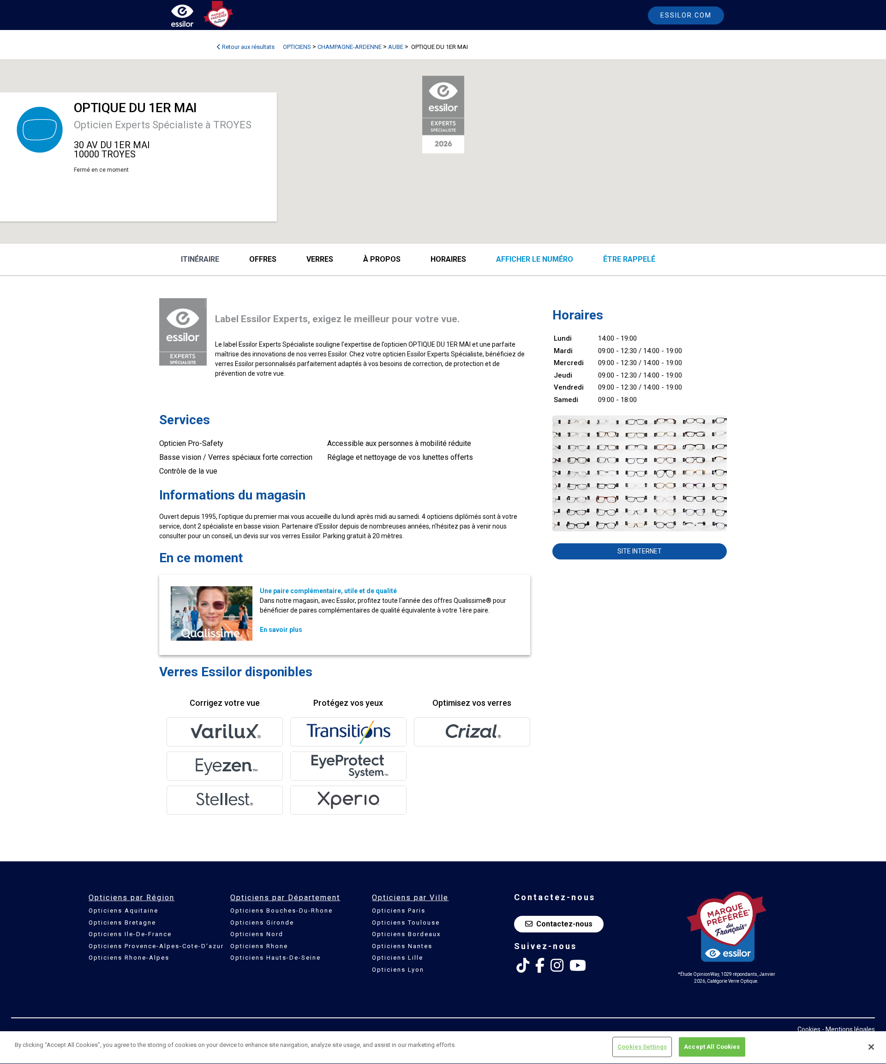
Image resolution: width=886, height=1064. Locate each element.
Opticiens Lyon (398, 969)
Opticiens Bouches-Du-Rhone (281, 910)
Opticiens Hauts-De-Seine (275, 957)
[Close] (871, 1047)
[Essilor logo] (192, 17)
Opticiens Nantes (402, 946)
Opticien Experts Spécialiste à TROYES (162, 125)
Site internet (639, 551)
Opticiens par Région (131, 897)
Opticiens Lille (397, 957)
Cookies (808, 1029)
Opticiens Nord (256, 934)
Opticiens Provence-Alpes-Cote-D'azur (156, 946)
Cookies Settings (642, 1046)
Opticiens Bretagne (122, 922)
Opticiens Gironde (262, 922)
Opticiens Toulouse (406, 922)
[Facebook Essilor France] (540, 965)
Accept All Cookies (712, 1046)
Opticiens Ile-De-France (130, 934)
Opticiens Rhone (259, 946)
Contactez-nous (564, 924)
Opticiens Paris (398, 910)
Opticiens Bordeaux (406, 934)
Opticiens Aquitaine (123, 910)
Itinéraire (200, 259)
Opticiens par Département (285, 897)
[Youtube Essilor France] (577, 965)
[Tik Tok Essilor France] (523, 965)
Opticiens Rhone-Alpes (129, 957)
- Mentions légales (848, 1029)
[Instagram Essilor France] (557, 965)
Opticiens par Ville (410, 897)
